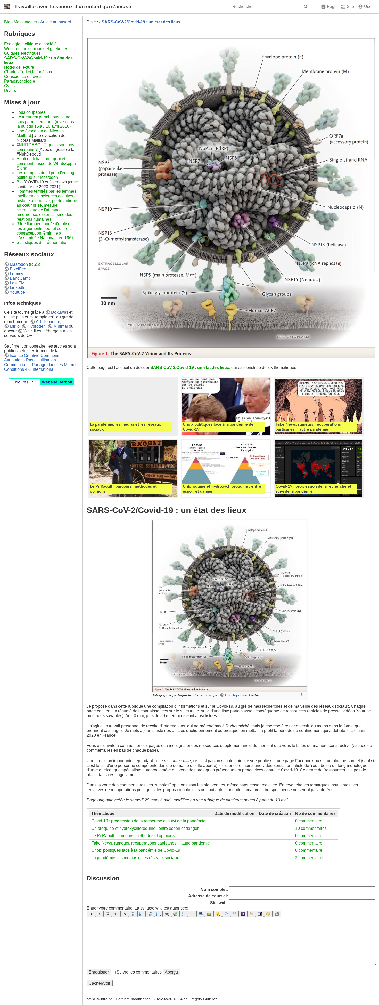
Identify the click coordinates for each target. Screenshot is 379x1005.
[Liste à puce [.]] (192, 914)
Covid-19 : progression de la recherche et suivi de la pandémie (148, 821)
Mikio (15, 326)
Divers (10, 90)
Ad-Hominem (48, 321)
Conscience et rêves (23, 76)
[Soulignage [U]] (108, 914)
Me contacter (25, 22)
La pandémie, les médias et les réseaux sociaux (135, 858)
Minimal (60, 326)
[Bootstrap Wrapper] (243, 914)
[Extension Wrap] (268, 914)
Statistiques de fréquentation (43, 242)
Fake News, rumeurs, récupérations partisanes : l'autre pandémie (150, 843)
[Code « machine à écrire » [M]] (116, 914)
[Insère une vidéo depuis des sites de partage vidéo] (277, 914)
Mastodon (19, 264)
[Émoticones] (217, 914)
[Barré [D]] (124, 914)
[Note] (251, 914)
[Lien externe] (175, 914)
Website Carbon (57, 382)
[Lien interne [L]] (167, 914)
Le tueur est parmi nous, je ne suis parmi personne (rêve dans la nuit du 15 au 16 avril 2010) (45, 121)
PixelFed (18, 269)
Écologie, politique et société (30, 44)
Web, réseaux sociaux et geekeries (36, 48)
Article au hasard (55, 22)
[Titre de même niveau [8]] (133, 914)
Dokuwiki (59, 312)
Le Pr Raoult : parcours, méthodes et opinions (133, 835)
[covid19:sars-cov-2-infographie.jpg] (229, 605)
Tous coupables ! (32, 112)
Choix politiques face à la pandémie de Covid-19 (135, 850)
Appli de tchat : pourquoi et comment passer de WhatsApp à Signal (46, 163)
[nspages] (260, 914)
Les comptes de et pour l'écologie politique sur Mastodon (47, 175)
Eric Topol (233, 695)
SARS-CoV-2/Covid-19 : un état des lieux (141, 22)
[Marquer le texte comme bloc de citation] (234, 914)
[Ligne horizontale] (200, 914)
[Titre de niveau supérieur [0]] (150, 914)
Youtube (17, 292)
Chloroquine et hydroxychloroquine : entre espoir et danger (145, 828)
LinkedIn (18, 287)
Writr (27, 331)
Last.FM (17, 283)
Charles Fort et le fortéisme (28, 72)
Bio (7, 22)
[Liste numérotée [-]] (184, 914)
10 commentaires (311, 828)
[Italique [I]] (99, 914)
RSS (34, 264)
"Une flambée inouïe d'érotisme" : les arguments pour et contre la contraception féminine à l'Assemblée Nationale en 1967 (47, 231)
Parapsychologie (19, 81)
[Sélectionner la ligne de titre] (158, 914)
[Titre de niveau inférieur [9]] (141, 914)
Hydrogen (36, 326)
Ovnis (9, 86)
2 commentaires (309, 858)
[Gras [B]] (91, 914)
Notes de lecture (19, 67)
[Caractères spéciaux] (226, 914)
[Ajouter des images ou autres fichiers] (209, 914)
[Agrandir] (302, 694)
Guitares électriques (22, 53)
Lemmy (16, 273)
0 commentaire (308, 821)
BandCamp (20, 278)
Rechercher (306, 7)
